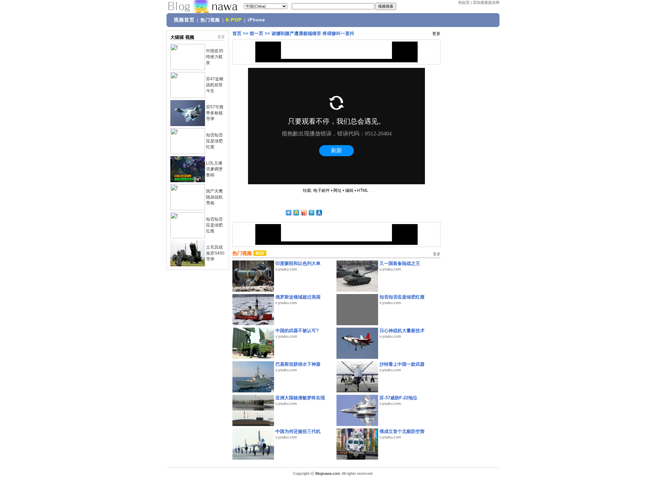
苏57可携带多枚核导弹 (214, 113)
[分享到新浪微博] (303, 212)
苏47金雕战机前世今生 (214, 85)
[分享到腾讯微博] (311, 212)
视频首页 (184, 20)
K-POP (234, 20)
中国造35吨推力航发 (214, 56)
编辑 (349, 190)
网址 (337, 190)
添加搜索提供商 (486, 2)
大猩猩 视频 (182, 37)
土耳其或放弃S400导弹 (215, 253)
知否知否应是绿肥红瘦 (214, 141)
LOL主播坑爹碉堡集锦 (214, 169)
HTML (362, 190)
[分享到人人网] (319, 212)
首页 (236, 33)
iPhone (256, 20)
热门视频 (210, 20)
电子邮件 (321, 190)
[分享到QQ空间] (296, 212)
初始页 (464, 2)
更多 (221, 37)
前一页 (256, 33)
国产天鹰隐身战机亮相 (214, 197)
